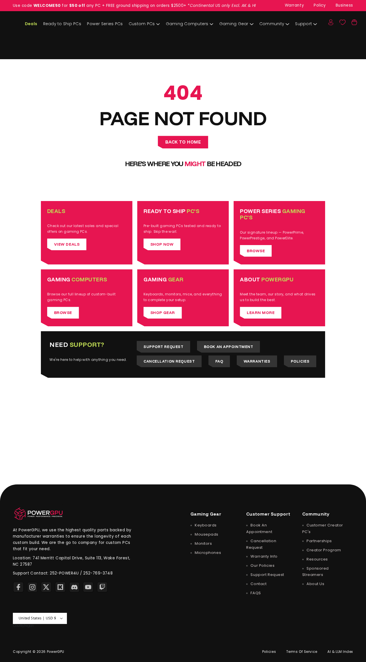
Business (344, 5)
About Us (314, 584)
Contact (258, 584)
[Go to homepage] (38, 514)
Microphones (207, 552)
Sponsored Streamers (315, 571)
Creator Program (323, 549)
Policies (300, 361)
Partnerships (318, 540)
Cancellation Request (169, 361)
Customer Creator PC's (322, 528)
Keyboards (205, 525)
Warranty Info (264, 556)
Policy (320, 5)
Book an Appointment (228, 346)
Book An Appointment (259, 528)
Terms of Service (301, 651)
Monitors (203, 543)
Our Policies (262, 565)
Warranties (257, 361)
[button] (354, 22)
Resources (316, 559)
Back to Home (183, 142)
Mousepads (206, 534)
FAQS (255, 593)
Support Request (163, 346)
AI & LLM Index (340, 651)
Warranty (294, 5)
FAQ (219, 361)
